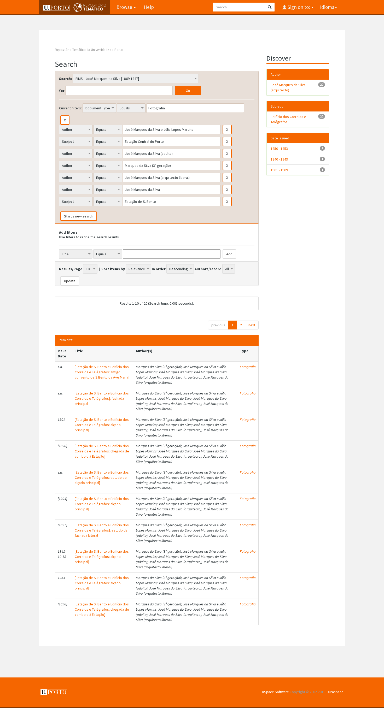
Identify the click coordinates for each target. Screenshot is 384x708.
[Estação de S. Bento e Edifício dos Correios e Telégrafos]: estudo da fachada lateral (102, 530)
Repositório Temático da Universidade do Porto (89, 50)
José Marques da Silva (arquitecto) (288, 87)
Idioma (327, 7)
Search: (65, 78)
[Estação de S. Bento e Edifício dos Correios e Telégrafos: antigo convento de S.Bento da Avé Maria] (102, 372)
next (251, 325)
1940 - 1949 (279, 159)
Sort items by (113, 269)
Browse (125, 7)
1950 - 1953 (279, 148)
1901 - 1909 (279, 170)
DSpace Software (275, 691)
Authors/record (208, 269)
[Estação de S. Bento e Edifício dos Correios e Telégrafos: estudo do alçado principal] (102, 477)
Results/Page (70, 269)
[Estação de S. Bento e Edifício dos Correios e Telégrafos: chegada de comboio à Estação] (102, 451)
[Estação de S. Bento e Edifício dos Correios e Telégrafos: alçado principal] (102, 424)
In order (159, 269)
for (62, 90)
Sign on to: (299, 7)
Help (149, 7)
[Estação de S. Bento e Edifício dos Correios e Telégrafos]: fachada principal (102, 398)
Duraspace (335, 691)
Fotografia (248, 366)
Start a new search (78, 216)
